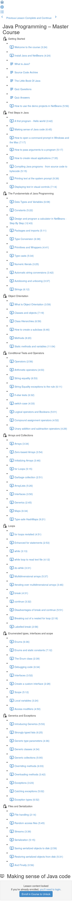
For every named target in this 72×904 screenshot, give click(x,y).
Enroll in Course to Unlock (36, 894)
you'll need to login (50, 889)
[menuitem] (2, 8)
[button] (2, 3)
